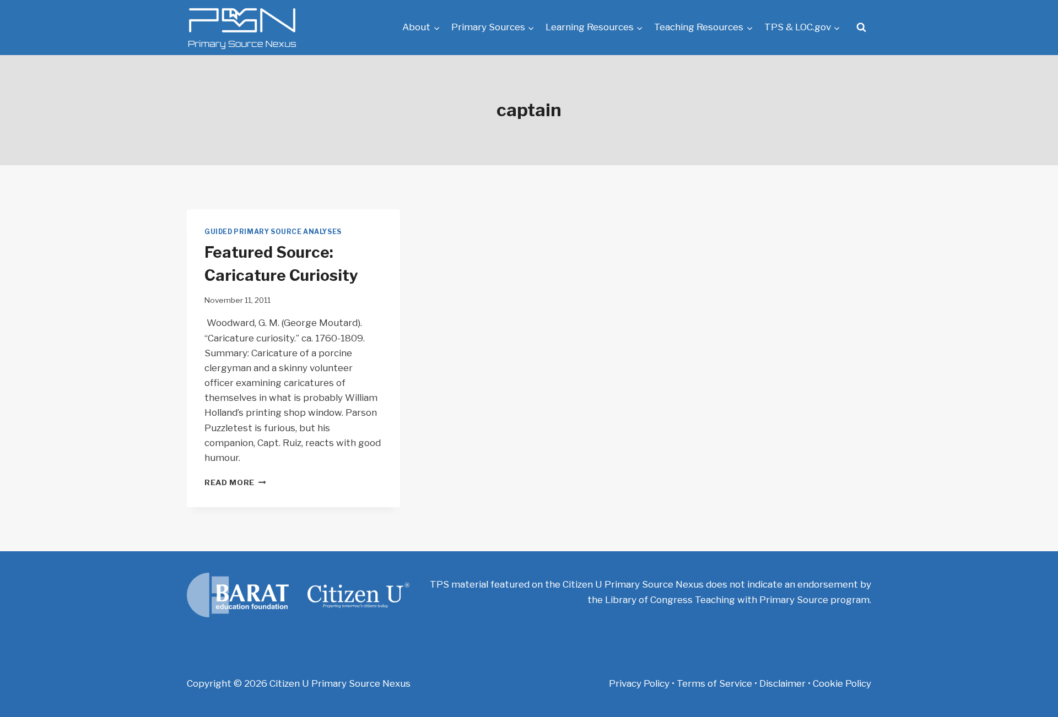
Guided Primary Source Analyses (273, 232)
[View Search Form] (861, 27)
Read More (235, 482)
